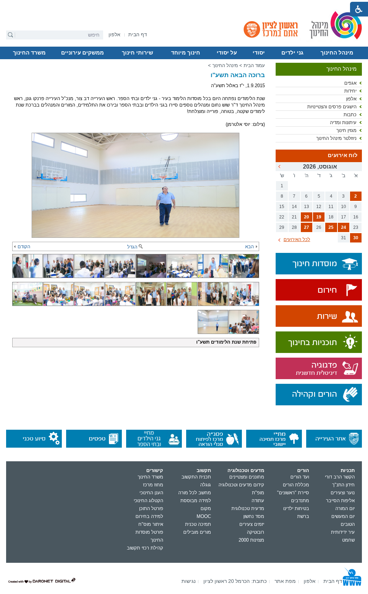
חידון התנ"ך (343, 484)
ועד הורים (299, 477)
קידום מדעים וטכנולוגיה (241, 484)
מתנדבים (300, 500)
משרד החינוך (29, 53)
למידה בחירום (149, 516)
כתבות (350, 114)
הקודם (24, 246)
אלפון (351, 99)
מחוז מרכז (153, 484)
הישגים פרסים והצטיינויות (331, 106)
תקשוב (204, 470)
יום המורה (345, 508)
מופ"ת (258, 492)
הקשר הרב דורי (340, 477)
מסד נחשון (253, 516)
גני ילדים (292, 53)
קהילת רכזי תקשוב (145, 548)
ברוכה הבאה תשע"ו (238, 75)
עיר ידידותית (343, 532)
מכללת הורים (296, 484)
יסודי (259, 53)
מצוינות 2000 (251, 540)
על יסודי (227, 53)
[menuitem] (114, 34)
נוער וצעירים (343, 492)
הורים (303, 470)
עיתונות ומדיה (343, 122)
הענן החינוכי (151, 492)
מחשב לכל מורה (194, 492)
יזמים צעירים (251, 524)
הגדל (132, 247)
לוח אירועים (343, 155)
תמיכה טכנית (198, 524)
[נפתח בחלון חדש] (319, 290)
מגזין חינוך (346, 130)
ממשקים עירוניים (82, 53)
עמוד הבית (254, 65)
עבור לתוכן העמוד (184, 5)
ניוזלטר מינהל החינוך (336, 138)
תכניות (348, 470)
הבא (249, 246)
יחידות (350, 91)
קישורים (154, 470)
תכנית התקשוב (196, 477)
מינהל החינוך (337, 53)
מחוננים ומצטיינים (246, 477)
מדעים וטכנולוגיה (245, 470)
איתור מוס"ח (150, 524)
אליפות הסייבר (340, 500)
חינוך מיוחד (185, 53)
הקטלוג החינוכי (148, 500)
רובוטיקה (255, 532)
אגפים (350, 83)
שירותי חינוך (137, 53)
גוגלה (205, 484)
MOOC (204, 516)
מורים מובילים (197, 532)
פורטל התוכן (151, 508)
